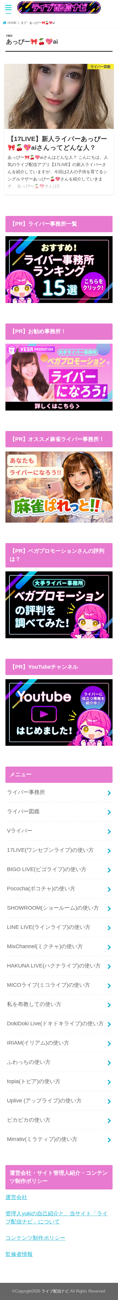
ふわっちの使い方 (29, 1062)
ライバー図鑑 (23, 811)
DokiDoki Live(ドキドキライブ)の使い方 (55, 1023)
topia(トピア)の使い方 (34, 1081)
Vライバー (19, 831)
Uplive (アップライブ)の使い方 (44, 1101)
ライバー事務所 (26, 792)
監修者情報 (19, 1254)
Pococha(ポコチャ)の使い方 (41, 889)
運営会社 (16, 1197)
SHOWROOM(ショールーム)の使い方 (53, 908)
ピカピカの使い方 (29, 1120)
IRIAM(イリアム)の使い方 (38, 1043)
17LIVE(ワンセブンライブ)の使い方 (50, 850)
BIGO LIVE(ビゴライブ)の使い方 (47, 869)
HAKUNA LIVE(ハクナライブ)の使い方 (54, 966)
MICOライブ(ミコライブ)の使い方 (48, 985)
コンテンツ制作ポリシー (35, 1238)
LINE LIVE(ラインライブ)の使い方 (48, 927)
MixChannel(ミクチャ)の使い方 (45, 946)
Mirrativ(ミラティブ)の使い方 (42, 1139)
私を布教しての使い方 (34, 1004)
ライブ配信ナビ (55, 1291)
